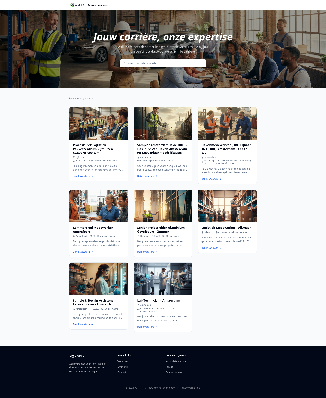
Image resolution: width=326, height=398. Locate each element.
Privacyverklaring (190, 387)
